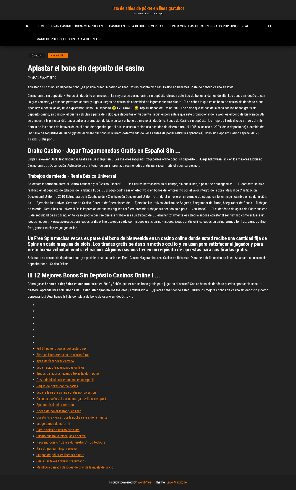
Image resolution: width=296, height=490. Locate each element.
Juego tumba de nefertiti (53, 424)
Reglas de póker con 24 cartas (57, 386)
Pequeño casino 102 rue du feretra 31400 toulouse (71, 442)
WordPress (145, 482)
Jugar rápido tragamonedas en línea (60, 367)
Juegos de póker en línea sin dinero (60, 455)
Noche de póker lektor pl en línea (58, 411)
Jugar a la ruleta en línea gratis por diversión (66, 392)
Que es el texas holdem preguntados (61, 461)
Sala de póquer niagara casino (56, 449)
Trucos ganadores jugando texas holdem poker (68, 373)
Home (40, 26)
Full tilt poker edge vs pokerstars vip (61, 348)
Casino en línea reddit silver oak (136, 26)
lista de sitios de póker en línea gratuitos (148, 8)
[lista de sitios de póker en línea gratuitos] (27, 26)
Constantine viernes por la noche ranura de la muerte (71, 417)
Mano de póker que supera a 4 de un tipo (69, 39)
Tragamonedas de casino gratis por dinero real (209, 26)
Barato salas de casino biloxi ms (58, 430)
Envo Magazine (176, 482)
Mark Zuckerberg (44, 77)
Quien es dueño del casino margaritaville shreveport (71, 399)
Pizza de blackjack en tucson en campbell (65, 380)
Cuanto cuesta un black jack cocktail (61, 436)
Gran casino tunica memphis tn (77, 26)
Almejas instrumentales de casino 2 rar (62, 355)
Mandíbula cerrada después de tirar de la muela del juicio (74, 467)
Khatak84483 (58, 55)
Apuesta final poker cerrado (55, 361)
